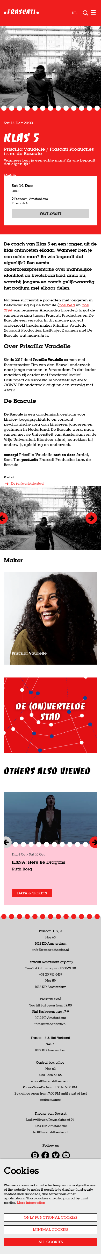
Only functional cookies (50, 1217)
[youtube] (66, 1155)
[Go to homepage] (21, 13)
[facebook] (45, 1155)
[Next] (91, 518)
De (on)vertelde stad (27, 483)
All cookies (50, 1242)
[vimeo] (56, 1155)
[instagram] (35, 1155)
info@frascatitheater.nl (50, 949)
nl (74, 12)
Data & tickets (32, 893)
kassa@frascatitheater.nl (50, 1081)
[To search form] (85, 13)
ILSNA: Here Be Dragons (38, 862)
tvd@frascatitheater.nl (50, 1132)
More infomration (31, 1202)
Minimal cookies (50, 1229)
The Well (67, 305)
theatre (10, 174)
